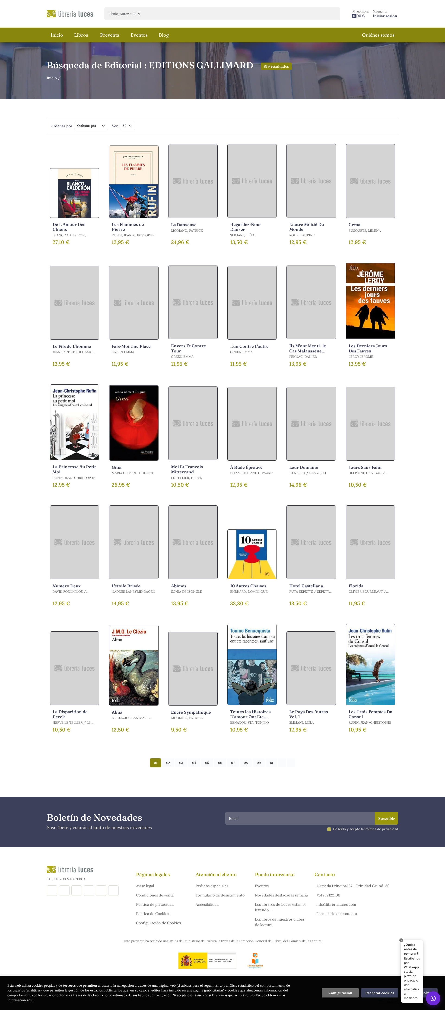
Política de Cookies (152, 913)
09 (259, 763)
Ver (115, 125)
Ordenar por (61, 125)
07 (233, 763)
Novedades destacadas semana (281, 895)
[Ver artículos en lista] (390, 125)
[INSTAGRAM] (64, 890)
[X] (76, 890)
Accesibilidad (207, 904)
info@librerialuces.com (336, 904)
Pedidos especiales (212, 885)
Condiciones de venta (155, 895)
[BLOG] (89, 890)
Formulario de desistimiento (220, 895)
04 (194, 763)
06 (220, 763)
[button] (360, 14)
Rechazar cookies (379, 993)
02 (168, 763)
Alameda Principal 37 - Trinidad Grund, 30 (353, 885)
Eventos (262, 885)
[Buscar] (332, 13)
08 (246, 763)
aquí (30, 1000)
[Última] (291, 762)
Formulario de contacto (336, 913)
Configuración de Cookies (158, 923)
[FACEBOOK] (52, 890)
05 (207, 763)
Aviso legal (145, 885)
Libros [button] (81, 35)
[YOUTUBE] (101, 890)
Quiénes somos (378, 35)
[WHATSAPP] (113, 890)
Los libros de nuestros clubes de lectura (280, 922)
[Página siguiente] (282, 762)
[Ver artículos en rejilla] (383, 125)
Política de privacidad (155, 904)
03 (181, 763)
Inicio (52, 78)
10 (271, 763)
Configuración (340, 993)
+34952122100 (328, 895)
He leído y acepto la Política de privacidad (365, 829)
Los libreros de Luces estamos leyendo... (280, 907)
